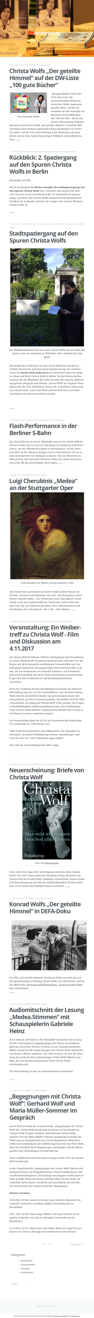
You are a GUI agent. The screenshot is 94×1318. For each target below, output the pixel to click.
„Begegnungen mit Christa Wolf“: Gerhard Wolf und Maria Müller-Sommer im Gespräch (45, 1106)
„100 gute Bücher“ (60, 93)
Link (51, 738)
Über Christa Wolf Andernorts (27, 25)
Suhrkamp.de (51, 863)
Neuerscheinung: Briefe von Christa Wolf (46, 773)
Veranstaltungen (69, 151)
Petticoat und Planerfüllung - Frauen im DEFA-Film (54, 984)
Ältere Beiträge (76, 1244)
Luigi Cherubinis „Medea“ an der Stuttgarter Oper (43, 484)
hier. (56, 745)
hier (54, 1157)
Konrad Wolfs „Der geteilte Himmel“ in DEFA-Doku (45, 907)
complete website (60, 1316)
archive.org (75, 1316)
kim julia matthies (36, 621)
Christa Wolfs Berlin (55, 224)
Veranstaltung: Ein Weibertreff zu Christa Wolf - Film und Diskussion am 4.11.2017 (45, 637)
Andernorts (47, 33)
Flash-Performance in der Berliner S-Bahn (43, 429)
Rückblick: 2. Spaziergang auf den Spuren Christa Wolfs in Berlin (42, 164)
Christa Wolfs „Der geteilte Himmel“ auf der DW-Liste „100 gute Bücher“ (44, 78)
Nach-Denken (21, 18)
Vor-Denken (48, 18)
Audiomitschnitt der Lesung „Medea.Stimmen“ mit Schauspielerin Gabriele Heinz (46, 1020)
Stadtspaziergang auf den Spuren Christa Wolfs (43, 236)
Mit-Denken (35, 18)
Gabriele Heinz (43, 1043)
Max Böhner (35, 764)
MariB (31, 65)
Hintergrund (56, 151)
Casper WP (40, 1306)
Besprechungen (43, 65)
